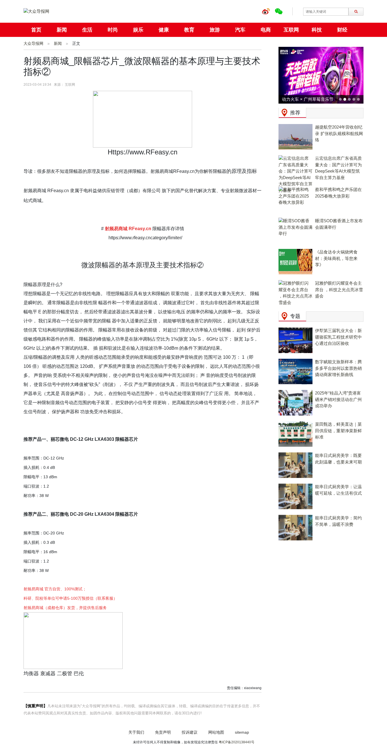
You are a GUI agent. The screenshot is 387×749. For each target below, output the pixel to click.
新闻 (62, 30)
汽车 (240, 30)
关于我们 (136, 732)
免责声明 (163, 732)
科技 (317, 30)
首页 (36, 30)
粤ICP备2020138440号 (236, 742)
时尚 (113, 30)
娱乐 (138, 30)
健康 (164, 30)
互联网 (291, 30)
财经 (342, 30)
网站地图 (216, 732)
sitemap (242, 732)
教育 (189, 30)
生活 (87, 30)
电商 (266, 30)
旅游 (215, 30)
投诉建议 (189, 732)
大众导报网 (33, 43)
